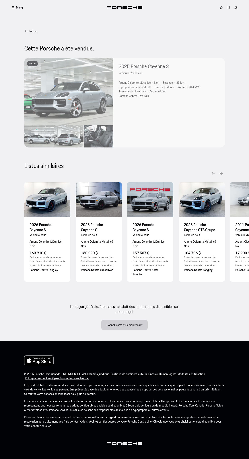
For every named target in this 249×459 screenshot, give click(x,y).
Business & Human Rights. (161, 374)
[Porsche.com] (124, 7)
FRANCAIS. (85, 374)
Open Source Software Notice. (70, 378)
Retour (33, 31)
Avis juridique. (101, 374)
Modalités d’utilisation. (191, 374)
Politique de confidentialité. (127, 374)
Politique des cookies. (38, 378)
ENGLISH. (72, 374)
